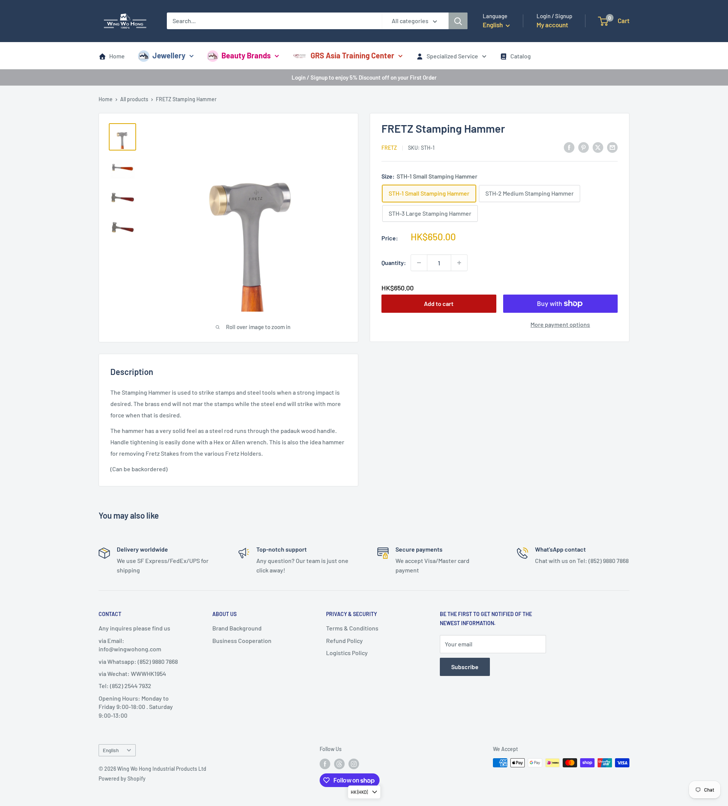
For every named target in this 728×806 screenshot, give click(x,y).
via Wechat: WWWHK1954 (132, 673)
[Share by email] (612, 147)
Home (117, 56)
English (111, 750)
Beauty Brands (246, 55)
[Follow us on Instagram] (353, 763)
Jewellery (168, 55)
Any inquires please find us (134, 628)
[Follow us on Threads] (339, 763)
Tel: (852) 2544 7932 (125, 685)
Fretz (389, 147)
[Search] (458, 21)
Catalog (520, 56)
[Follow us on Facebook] (325, 763)
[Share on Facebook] (569, 147)
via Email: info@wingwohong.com (130, 644)
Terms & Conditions (352, 628)
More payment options (560, 324)
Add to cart (438, 303)
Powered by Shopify (122, 778)
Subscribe (465, 666)
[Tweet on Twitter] (598, 147)
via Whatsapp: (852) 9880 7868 (138, 661)
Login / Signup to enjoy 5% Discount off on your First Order (364, 77)
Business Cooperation (241, 640)
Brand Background (237, 628)
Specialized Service (452, 56)
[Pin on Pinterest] (583, 147)
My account (552, 24)
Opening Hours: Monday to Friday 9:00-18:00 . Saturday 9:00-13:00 (136, 707)
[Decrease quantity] (419, 263)
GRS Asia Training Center (352, 55)
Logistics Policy (347, 652)
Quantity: (393, 262)
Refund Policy (344, 640)
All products (134, 99)
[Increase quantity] (459, 263)
